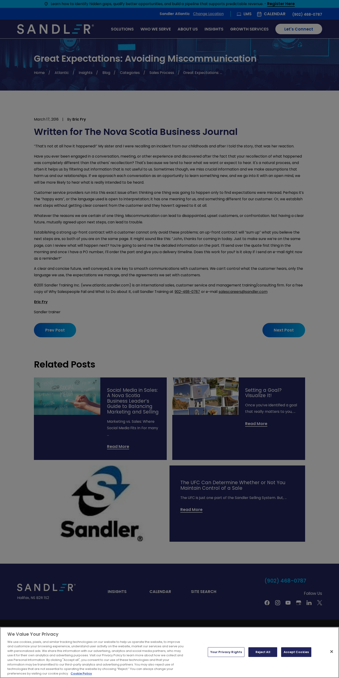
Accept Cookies (296, 652)
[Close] (332, 652)
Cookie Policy (81, 673)
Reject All (263, 652)
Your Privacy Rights (226, 652)
